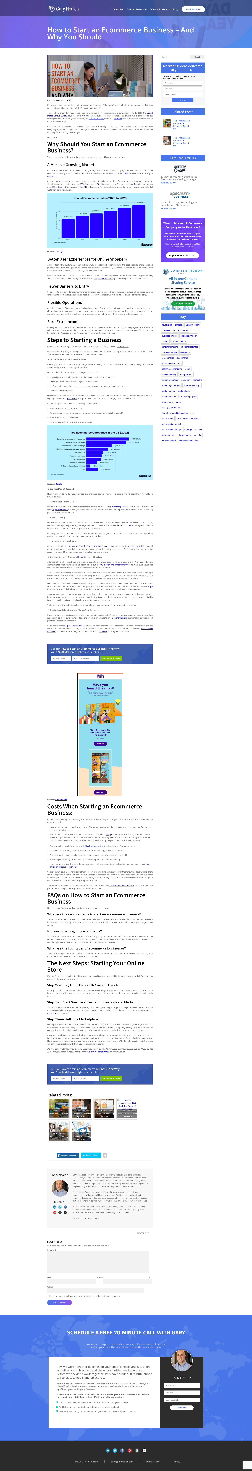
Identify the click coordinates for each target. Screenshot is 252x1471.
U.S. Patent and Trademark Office (115, 564)
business (166, 330)
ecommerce (182, 357)
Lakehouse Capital (91, 1218)
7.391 (125, 173)
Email (124, 1277)
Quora (128, 525)
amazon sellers (192, 324)
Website (50, 1286)
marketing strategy (192, 385)
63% (82, 184)
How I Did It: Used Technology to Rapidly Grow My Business (179, 204)
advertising (167, 324)
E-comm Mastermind (137, 9)
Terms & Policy (153, 1461)
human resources (170, 379)
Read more (166, 183)
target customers (60, 509)
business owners (169, 335)
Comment (51, 1250)
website (197, 435)
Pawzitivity (77, 1218)
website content (169, 440)
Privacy (176, 1461)
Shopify (109, 834)
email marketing (169, 374)
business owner (180, 330)
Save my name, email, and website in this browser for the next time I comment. (85, 1296)
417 (85, 187)
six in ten (118, 118)
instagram (185, 379)
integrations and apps (103, 278)
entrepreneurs (186, 374)
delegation (185, 352)
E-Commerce (168, 357)
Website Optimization (189, 440)
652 (53, 187)
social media (168, 418)
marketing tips (168, 390)
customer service (169, 352)
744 (135, 184)
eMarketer (51, 176)
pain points (72, 398)
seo (192, 412)
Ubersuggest (115, 546)
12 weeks (103, 631)
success (198, 429)
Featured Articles (183, 158)
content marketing (170, 346)
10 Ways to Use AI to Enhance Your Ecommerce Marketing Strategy (179, 178)
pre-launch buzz (74, 625)
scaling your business (172, 407)
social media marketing (172, 424)
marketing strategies (171, 385)
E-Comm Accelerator (160, 9)
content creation (179, 341)
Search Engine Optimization (175, 412)
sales (178, 401)
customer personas (119, 506)
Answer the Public (133, 546)
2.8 (98, 184)
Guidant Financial (96, 118)
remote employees (188, 396)
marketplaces (184, 390)
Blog (175, 9)
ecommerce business (172, 363)
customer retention (189, 346)
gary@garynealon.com (122, 1461)
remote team (167, 401)
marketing (197, 379)
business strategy (188, 335)
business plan (122, 346)
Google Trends (79, 546)
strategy (188, 429)
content (165, 341)
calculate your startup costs (121, 885)
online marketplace (119, 617)
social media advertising (188, 418)
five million (87, 115)
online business (169, 396)
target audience (169, 435)
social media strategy (171, 429)
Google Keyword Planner (98, 546)
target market (185, 435)
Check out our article (94, 846)
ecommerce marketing (172, 368)
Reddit (119, 525)
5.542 (82, 173)
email (187, 368)
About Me (118, 9)
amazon (178, 324)
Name (72, 1277)
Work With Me (193, 9)
